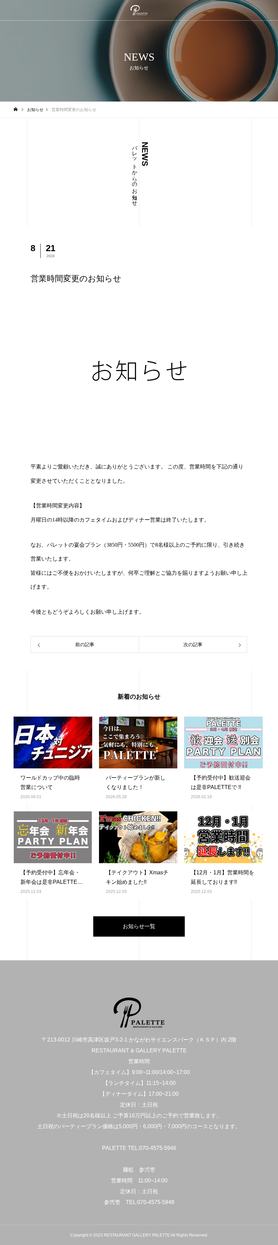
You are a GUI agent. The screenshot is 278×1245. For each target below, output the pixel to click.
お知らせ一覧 (139, 926)
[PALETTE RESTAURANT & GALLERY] (139, 10)
